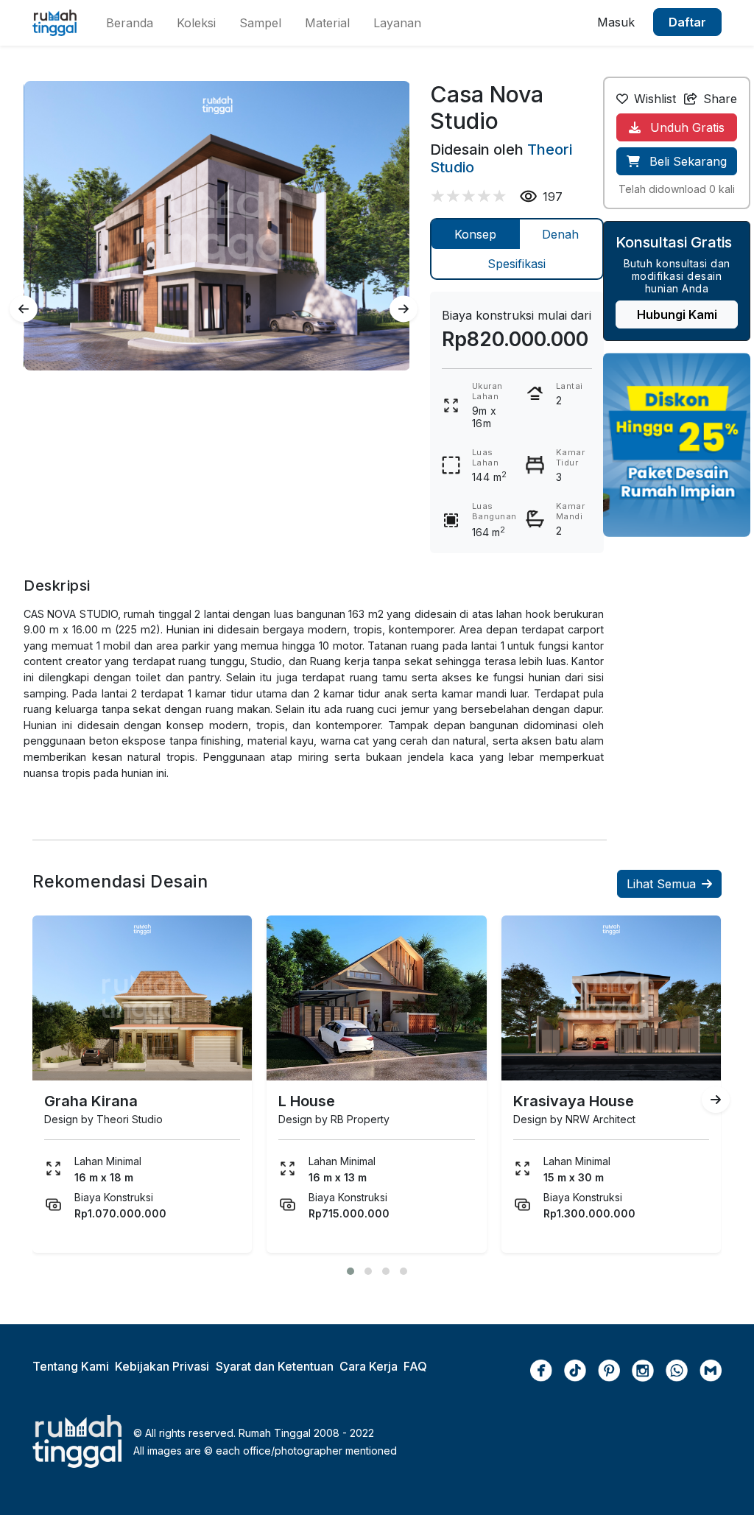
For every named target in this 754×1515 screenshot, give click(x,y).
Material (327, 22)
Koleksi (196, 22)
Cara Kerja (368, 1366)
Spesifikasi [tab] (516, 263)
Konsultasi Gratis (674, 242)
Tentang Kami (70, 1366)
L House (171, 1101)
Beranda (129, 22)
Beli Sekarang (686, 161)
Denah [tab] (560, 234)
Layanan (397, 22)
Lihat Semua (661, 883)
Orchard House (665, 1101)
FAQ (415, 1366)
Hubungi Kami (677, 314)
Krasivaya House (438, 1101)
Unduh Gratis (685, 127)
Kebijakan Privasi (162, 1366)
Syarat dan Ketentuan (275, 1366)
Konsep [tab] (475, 234)
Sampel (260, 22)
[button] (350, 1271)
